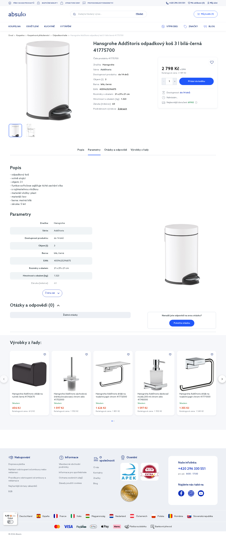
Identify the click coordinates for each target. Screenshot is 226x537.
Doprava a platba (16, 464)
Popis (80, 149)
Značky (97, 478)
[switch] (10, 522)
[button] (196, 102)
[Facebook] (181, 493)
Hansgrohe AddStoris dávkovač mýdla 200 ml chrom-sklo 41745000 (153, 397)
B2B (10, 491)
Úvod (10, 35)
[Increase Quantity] (175, 81)
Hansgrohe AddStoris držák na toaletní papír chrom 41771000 (194, 395)
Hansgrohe (59, 223)
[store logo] (17, 14)
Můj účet (214, 3)
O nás (96, 467)
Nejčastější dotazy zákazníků (22, 486)
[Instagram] (191, 493)
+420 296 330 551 (177, 3)
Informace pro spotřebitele (73, 472)
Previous (4, 379)
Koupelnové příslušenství (39, 35)
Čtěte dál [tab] (50, 293)
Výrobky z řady (140, 149)
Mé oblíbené (196, 3)
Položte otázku (182, 323)
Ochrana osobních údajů (71, 478)
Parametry (94, 149)
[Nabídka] (15, 514)
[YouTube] (201, 493)
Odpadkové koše (60, 35)
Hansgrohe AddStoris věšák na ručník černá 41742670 (27, 395)
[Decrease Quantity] (164, 81)
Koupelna (20, 35)
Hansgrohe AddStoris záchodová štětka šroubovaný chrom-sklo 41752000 (70, 397)
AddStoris (106, 69)
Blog (95, 483)
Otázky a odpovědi (115, 149)
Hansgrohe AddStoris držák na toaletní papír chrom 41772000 (111, 395)
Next (222, 379)
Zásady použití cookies (70, 483)
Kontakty (98, 473)
